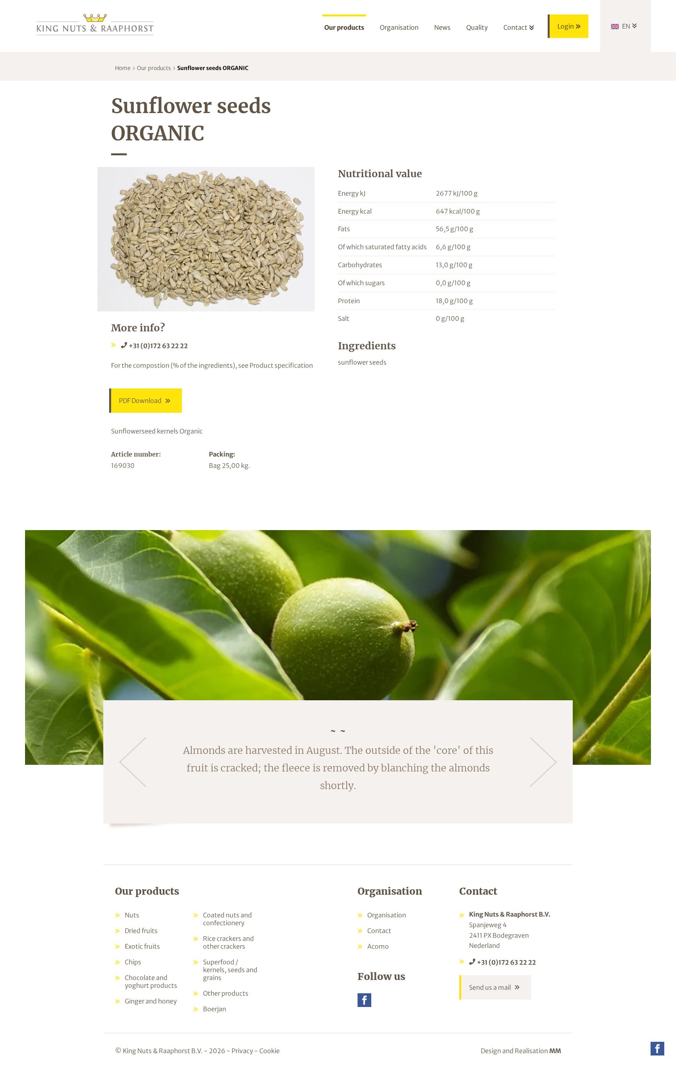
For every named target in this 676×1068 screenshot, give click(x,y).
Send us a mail (490, 987)
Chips (133, 962)
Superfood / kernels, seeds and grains (230, 970)
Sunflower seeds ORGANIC (212, 68)
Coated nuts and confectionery (227, 919)
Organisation (386, 915)
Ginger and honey (151, 1001)
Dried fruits (141, 931)
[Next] (543, 762)
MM (555, 1051)
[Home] (95, 24)
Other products (225, 993)
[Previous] (132, 762)
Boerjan (214, 1009)
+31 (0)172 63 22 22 (158, 346)
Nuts (132, 915)
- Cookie (267, 1051)
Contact (379, 931)
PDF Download (140, 401)
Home (123, 68)
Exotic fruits (142, 946)
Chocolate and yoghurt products (151, 981)
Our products (154, 68)
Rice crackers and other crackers (228, 942)
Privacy (242, 1051)
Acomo (378, 946)
